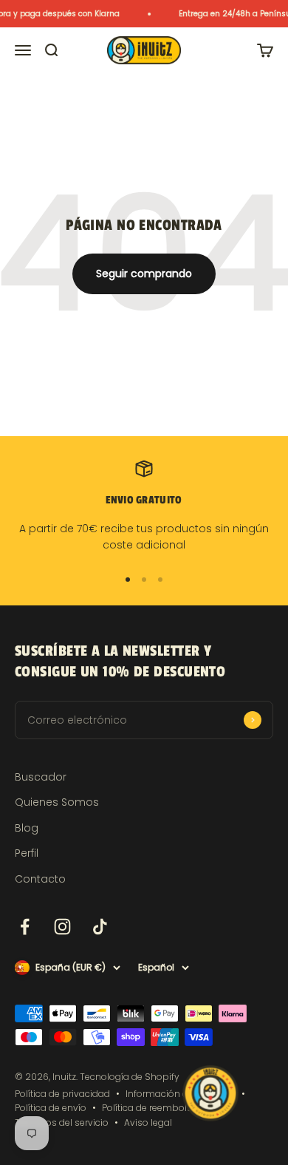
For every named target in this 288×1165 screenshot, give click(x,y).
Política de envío (50, 1107)
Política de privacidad (62, 1093)
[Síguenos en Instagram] (62, 927)
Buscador (40, 777)
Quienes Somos (57, 802)
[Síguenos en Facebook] (25, 927)
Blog (26, 828)
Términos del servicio (62, 1122)
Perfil (26, 853)
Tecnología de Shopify (129, 1076)
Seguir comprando (144, 273)
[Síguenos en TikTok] (100, 927)
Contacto (40, 879)
